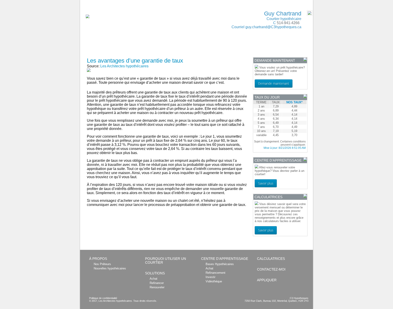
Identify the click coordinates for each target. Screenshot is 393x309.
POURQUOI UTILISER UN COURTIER (133, 46)
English (87, 2)
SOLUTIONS (176, 46)
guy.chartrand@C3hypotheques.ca (273, 27)
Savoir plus (265, 183)
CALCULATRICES (205, 46)
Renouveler (157, 287)
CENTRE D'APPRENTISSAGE (246, 46)
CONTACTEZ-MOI (287, 46)
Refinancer (157, 283)
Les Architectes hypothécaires (124, 66)
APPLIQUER (93, 53)
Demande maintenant (273, 83)
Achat (153, 278)
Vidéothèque (214, 281)
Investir (210, 277)
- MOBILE (302, 2)
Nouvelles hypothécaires (110, 268)
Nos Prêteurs (102, 264)
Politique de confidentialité (103, 298)
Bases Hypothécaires (220, 264)
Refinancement (215, 272)
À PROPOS (92, 46)
